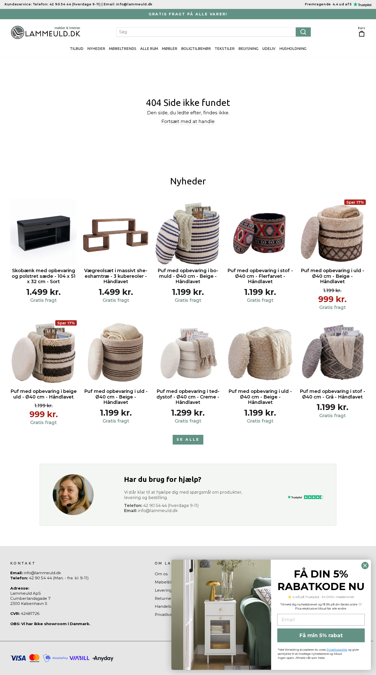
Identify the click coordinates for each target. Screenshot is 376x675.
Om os (161, 573)
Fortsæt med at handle (188, 121)
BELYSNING (248, 48)
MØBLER (169, 48)
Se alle (188, 439)
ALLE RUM (149, 48)
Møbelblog (165, 582)
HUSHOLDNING (292, 48)
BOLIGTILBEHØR (196, 48)
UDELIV (268, 48)
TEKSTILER (225, 48)
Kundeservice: (18, 4)
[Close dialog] (365, 565)
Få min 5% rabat (321, 635)
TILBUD (76, 48)
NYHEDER (96, 48)
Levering (163, 590)
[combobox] (213, 32)
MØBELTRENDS (122, 48)
